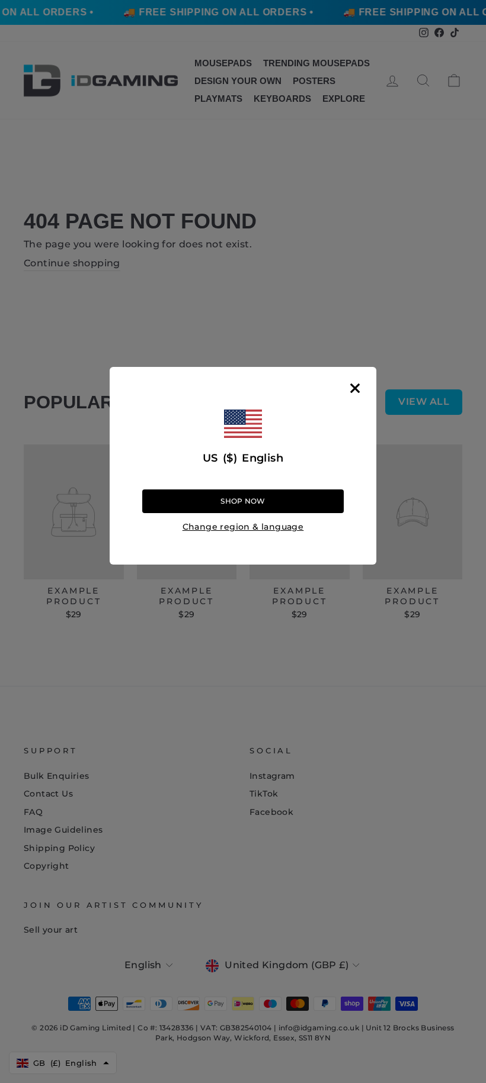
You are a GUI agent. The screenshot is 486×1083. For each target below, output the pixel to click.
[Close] (355, 388)
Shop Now (242, 501)
